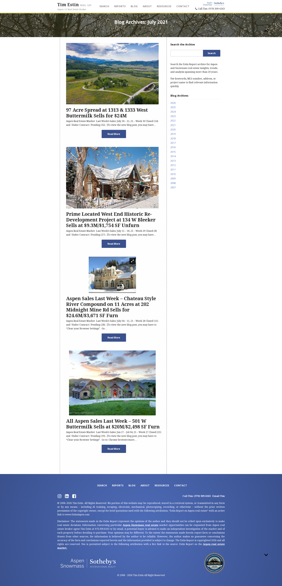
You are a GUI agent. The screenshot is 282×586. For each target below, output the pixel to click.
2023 (173, 116)
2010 (173, 174)
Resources (164, 6)
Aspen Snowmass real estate (140, 525)
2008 (173, 183)
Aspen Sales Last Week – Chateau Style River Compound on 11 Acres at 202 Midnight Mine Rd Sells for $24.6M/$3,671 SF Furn (111, 307)
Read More (114, 134)
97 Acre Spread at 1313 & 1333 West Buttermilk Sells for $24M (107, 112)
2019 (173, 134)
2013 (173, 160)
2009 (173, 178)
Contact (182, 6)
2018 (173, 138)
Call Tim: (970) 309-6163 (211, 8)
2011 (173, 169)
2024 (173, 111)
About (147, 6)
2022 (173, 120)
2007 (173, 187)
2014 (173, 156)
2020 (173, 129)
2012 (173, 165)
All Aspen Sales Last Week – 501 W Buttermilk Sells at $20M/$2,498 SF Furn (113, 423)
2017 (173, 143)
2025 (173, 107)
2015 (173, 151)
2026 (173, 103)
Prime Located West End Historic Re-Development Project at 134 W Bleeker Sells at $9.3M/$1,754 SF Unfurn (111, 219)
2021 (173, 125)
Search (104, 6)
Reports (120, 6)
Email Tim (218, 496)
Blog (134, 6)
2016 (173, 147)
